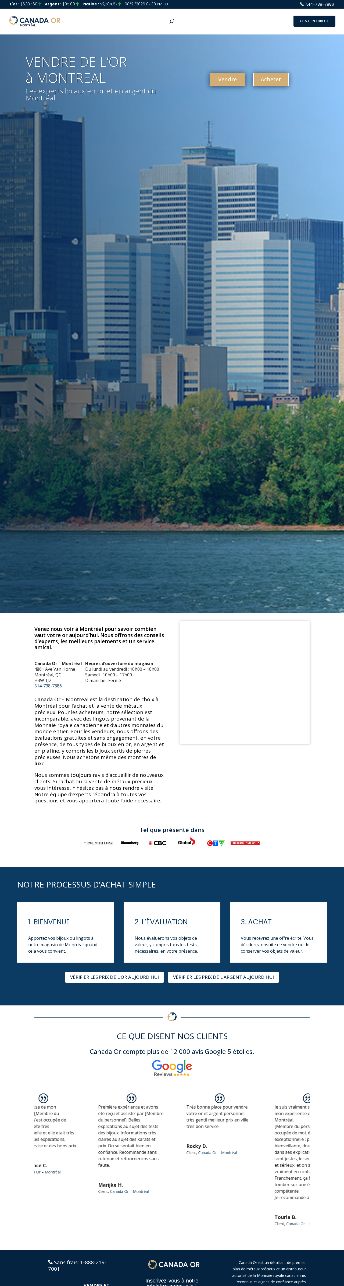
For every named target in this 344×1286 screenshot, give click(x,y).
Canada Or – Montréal (81, 1191)
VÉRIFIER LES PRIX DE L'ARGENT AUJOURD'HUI (223, 977)
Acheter (271, 79)
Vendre (227, 79)
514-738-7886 (320, 4)
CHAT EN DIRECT (314, 21)
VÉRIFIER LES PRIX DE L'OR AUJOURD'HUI (114, 977)
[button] (304, 1163)
